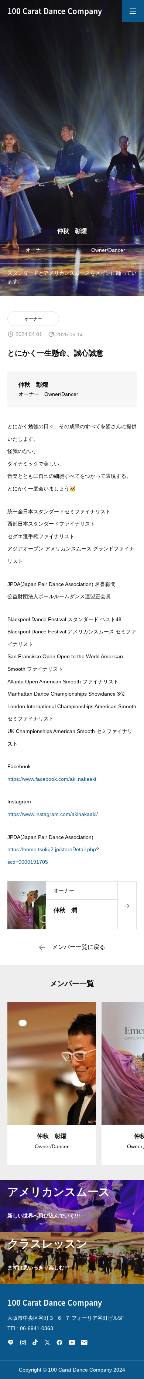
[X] (47, 1342)
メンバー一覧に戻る (78, 947)
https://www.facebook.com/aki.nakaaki (51, 779)
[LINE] (10, 1342)
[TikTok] (35, 1342)
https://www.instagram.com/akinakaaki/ (52, 814)
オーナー (33, 319)
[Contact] (84, 1342)
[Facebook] (59, 1342)
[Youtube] (71, 1342)
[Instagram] (23, 1342)
